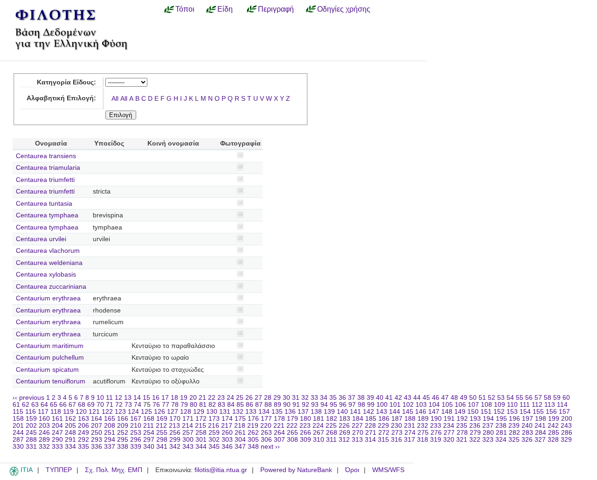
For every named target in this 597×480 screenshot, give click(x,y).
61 (16, 404)
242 (553, 425)
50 (473, 397)
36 (342, 397)
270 (357, 432)
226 (344, 425)
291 (70, 439)
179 (292, 418)
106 (460, 404)
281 (501, 432)
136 (290, 411)
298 (161, 439)
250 (96, 432)
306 (266, 439)
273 (397, 432)
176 (253, 418)
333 (57, 446)
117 (43, 411)
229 (383, 425)
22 (211, 397)
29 (277, 397)
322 (474, 439)
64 (44, 404)
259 (214, 432)
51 (482, 397)
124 (133, 411)
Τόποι (184, 9)
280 (488, 432)
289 (44, 439)
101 (395, 404)
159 (31, 418)
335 (83, 446)
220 (265, 425)
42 (398, 397)
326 (527, 439)
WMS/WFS (388, 469)
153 (512, 411)
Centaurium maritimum (49, 345)
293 (96, 439)
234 (448, 425)
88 (268, 404)
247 (57, 432)
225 (331, 425)
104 (434, 404)
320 (448, 439)
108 (486, 404)
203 (44, 425)
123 (120, 411)
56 (529, 397)
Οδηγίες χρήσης (343, 9)
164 (96, 418)
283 (527, 432)
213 (174, 425)
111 (525, 404)
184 (357, 418)
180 (305, 418)
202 (31, 425)
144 (394, 411)
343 (188, 446)
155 (538, 411)
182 (331, 418)
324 (501, 439)
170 (174, 418)
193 (475, 418)
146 (420, 411)
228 (370, 425)
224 (318, 425)
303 (227, 439)
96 (343, 404)
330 (18, 446)
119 (68, 411)
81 (203, 404)
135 (277, 411)
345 (214, 446)
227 (357, 425)
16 (156, 397)
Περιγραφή (276, 9)
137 (303, 411)
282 (514, 432)
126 (159, 411)
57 (538, 397)
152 (499, 411)
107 (473, 404)
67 (72, 404)
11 (109, 397)
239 (514, 425)
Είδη (225, 9)
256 (174, 432)
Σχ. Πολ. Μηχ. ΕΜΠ (113, 469)
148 (446, 411)
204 (57, 425)
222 (292, 425)
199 (553, 418)
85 (240, 404)
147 (433, 411)
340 (148, 446)
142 (368, 411)
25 (239, 397)
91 (296, 404)
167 (135, 418)
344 (201, 446)
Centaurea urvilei (41, 239)
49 (463, 397)
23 (221, 397)
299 (174, 439)
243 (566, 425)
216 (213, 425)
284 (540, 432)
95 (333, 404)
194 (488, 418)
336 (96, 446)
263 (266, 432)
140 (342, 411)
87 (259, 404)
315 (383, 439)
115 (18, 411)
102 (408, 404)
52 (491, 397)
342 (174, 446)
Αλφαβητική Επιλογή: (61, 98)
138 (316, 411)
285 (553, 432)
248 (70, 432)
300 (188, 439)
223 (305, 425)
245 (31, 432)
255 (161, 432)
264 (279, 432)
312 (344, 439)
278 (462, 432)
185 (370, 418)
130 (211, 411)
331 (31, 446)
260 (227, 432)
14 (137, 397)
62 (25, 404)
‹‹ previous (28, 397)
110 (512, 404)
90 (287, 404)
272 (383, 432)
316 (396, 439)
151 (486, 411)
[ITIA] (14, 474)
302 (214, 439)
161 (57, 418)
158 (18, 418)
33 (314, 397)
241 (540, 425)
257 (188, 432)
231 (409, 425)
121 (94, 411)
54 (510, 397)
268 (331, 432)
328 (553, 439)
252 (122, 432)
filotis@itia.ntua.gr (220, 469)
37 (351, 397)
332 (44, 446)
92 (305, 404)
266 (305, 432)
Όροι (352, 469)
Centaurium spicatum (47, 369)
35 (333, 397)
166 (122, 418)
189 (423, 418)
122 (107, 411)
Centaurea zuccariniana (51, 286)
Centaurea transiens (46, 156)
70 (100, 404)
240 (527, 425)
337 (109, 446)
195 (501, 418)
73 (128, 404)
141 (355, 411)
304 (240, 439)
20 (193, 397)
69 (91, 404)
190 (436, 418)
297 (148, 439)
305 (253, 439)
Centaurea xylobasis (46, 274)
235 (461, 425)
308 (292, 439)
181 (318, 418)
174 (227, 418)
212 (161, 425)
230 (396, 425)
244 (18, 432)
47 (445, 397)
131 (224, 411)
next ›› (270, 446)
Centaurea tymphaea (47, 215)
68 (81, 404)
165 (109, 418)
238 (501, 425)
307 (279, 439)
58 (547, 397)
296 (135, 439)
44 (417, 397)
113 (549, 404)
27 (258, 397)
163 (83, 418)
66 (63, 404)
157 (564, 411)
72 (119, 404)
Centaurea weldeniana (49, 262)
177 (266, 418)
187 (397, 418)
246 (44, 432)
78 (175, 404)
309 (305, 439)
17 (165, 397)
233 (435, 425)
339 (135, 446)
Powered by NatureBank (296, 469)
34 (323, 397)
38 (361, 397)
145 (407, 411)
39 (370, 397)
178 (279, 418)
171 (188, 418)
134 (264, 411)
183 (344, 418)
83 (221, 404)
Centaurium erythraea (48, 298)
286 (566, 432)
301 (201, 439)
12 (118, 397)
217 (226, 425)
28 (267, 397)
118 (55, 411)
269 (344, 432)
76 (156, 404)
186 (383, 418)
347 (240, 446)
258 (201, 432)
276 (436, 432)
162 (70, 418)
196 (514, 418)
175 (240, 418)
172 (201, 418)
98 (361, 404)
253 (135, 432)
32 (305, 397)
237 (487, 425)
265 (292, 432)
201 (18, 425)
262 (253, 432)
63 (35, 404)
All (114, 98)
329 (566, 439)
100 (382, 404)
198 (540, 418)
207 (96, 425)
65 (53, 404)
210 (135, 425)
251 (109, 432)
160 (44, 418)
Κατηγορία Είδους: (66, 82)
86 (249, 404)
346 (227, 446)
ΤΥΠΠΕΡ (59, 469)
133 (251, 411)
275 (423, 432)
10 (100, 397)
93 (315, 404)
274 (410, 432)
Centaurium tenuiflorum (50, 381)
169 (161, 418)
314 (370, 439)
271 (370, 432)
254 (148, 432)
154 (525, 411)
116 (30, 411)
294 (109, 439)
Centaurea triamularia (48, 167)
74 (137, 404)
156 (551, 411)
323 (487, 439)
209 (122, 425)
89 (277, 404)
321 (461, 439)
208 (109, 425)
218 (239, 425)
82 (212, 404)
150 (473, 411)
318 (422, 439)
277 (449, 432)
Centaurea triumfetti (45, 179)
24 (230, 397)
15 (146, 397)
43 (407, 397)
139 (329, 411)
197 (527, 418)
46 (435, 397)
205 (70, 425)
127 (172, 411)
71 (109, 404)
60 (566, 397)
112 (537, 404)
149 (459, 411)
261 (240, 432)
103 (421, 404)
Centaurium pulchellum (50, 357)
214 (187, 425)
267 (318, 432)
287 (18, 439)
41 (389, 397)
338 (122, 446)
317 (409, 439)
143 (381, 411)
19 (183, 397)
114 (562, 404)
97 (352, 404)
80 (193, 404)
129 (198, 411)
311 (331, 439)
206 (83, 425)
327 (540, 439)
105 (447, 404)
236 (474, 425)
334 (70, 446)
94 (324, 404)
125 (146, 411)
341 (161, 446)
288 (31, 439)
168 (148, 418)
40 (379, 397)
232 (422, 425)
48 (454, 397)
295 (122, 439)
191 (449, 418)
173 (214, 418)
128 (185, 411)
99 (371, 404)
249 (83, 432)
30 (286, 397)
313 (357, 439)
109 (499, 404)
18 (174, 397)
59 (557, 397)
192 (462, 418)
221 (279, 425)
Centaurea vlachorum (48, 250)
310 (318, 439)
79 (184, 404)
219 (252, 425)
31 (295, 397)
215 (200, 425)
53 (501, 397)
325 (514, 439)
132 (237, 411)
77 (165, 404)
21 (202, 397)
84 (231, 404)
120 (81, 411)
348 (253, 446)
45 (426, 397)
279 (475, 432)
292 (83, 439)
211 (148, 425)
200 (566, 418)
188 (410, 418)
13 (128, 397)
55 (519, 397)
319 (435, 439)
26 (249, 397)
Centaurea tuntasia (44, 203)
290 (57, 439)
